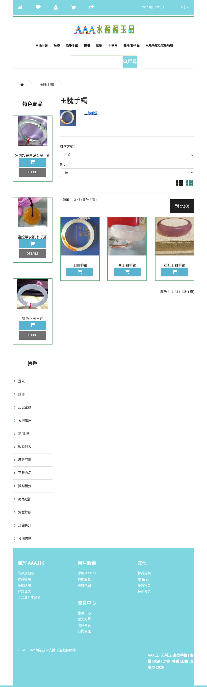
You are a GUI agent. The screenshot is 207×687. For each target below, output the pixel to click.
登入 (21, 381)
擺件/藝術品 (131, 45)
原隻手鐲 (72, 45)
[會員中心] (58, 7)
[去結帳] (94, 7)
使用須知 (24, 585)
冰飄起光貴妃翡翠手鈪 (32, 156)
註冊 (21, 394)
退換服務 (84, 579)
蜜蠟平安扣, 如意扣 (32, 237)
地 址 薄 (24, 433)
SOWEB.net (26, 650)
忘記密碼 (24, 407)
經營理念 (24, 591)
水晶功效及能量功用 (159, 45)
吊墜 (57, 45)
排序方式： (68, 146)
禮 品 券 (143, 579)
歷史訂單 (24, 460)
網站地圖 (84, 585)
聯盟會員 (144, 585)
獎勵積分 (24, 486)
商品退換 (24, 499)
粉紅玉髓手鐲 (174, 265)
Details (32, 172)
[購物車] (76, 7)
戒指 (87, 45)
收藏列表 (24, 446)
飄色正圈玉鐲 (32, 319)
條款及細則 (26, 573)
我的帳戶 (24, 420)
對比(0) (182, 206)
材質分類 (144, 573)
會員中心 (84, 613)
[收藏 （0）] (41, 7)
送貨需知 (24, 579)
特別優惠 (144, 591)
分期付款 (24, 538)
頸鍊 (99, 45)
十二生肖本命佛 (29, 597)
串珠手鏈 (42, 45)
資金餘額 (24, 512)
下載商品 (24, 473)
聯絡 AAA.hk (87, 573)
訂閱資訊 (24, 525)
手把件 (112, 45)
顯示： (65, 164)
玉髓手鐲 (80, 265)
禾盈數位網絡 (66, 650)
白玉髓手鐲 (127, 265)
